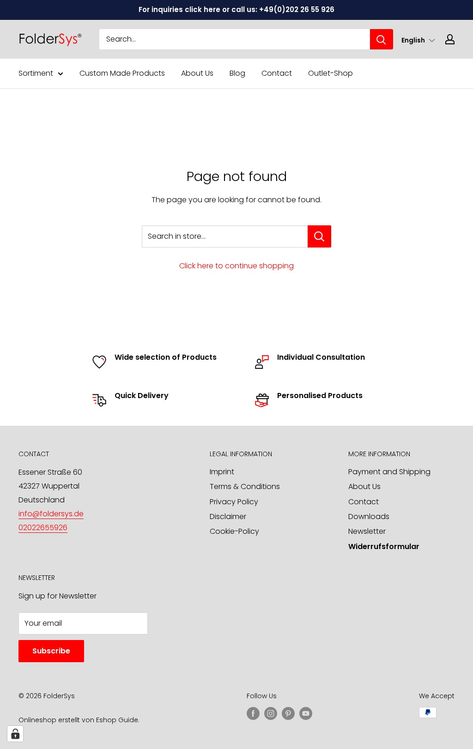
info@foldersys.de (51, 513)
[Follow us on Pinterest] (288, 713)
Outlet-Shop (330, 73)
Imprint (222, 471)
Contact (276, 73)
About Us (197, 73)
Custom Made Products (122, 73)
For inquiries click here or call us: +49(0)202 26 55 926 (236, 9)
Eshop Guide (117, 720)
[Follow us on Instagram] (270, 713)
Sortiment (35, 73)
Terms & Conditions (245, 486)
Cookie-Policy (234, 531)
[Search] (381, 39)
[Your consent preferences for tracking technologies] (15, 734)
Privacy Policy (234, 501)
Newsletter (367, 531)
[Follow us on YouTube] (305, 713)
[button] (418, 40)
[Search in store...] (319, 236)
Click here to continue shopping (236, 265)
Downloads (368, 516)
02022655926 (42, 527)
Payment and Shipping (389, 471)
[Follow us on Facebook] (253, 713)
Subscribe (51, 651)
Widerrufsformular (383, 546)
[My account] (450, 39)
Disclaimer (228, 516)
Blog (237, 73)
